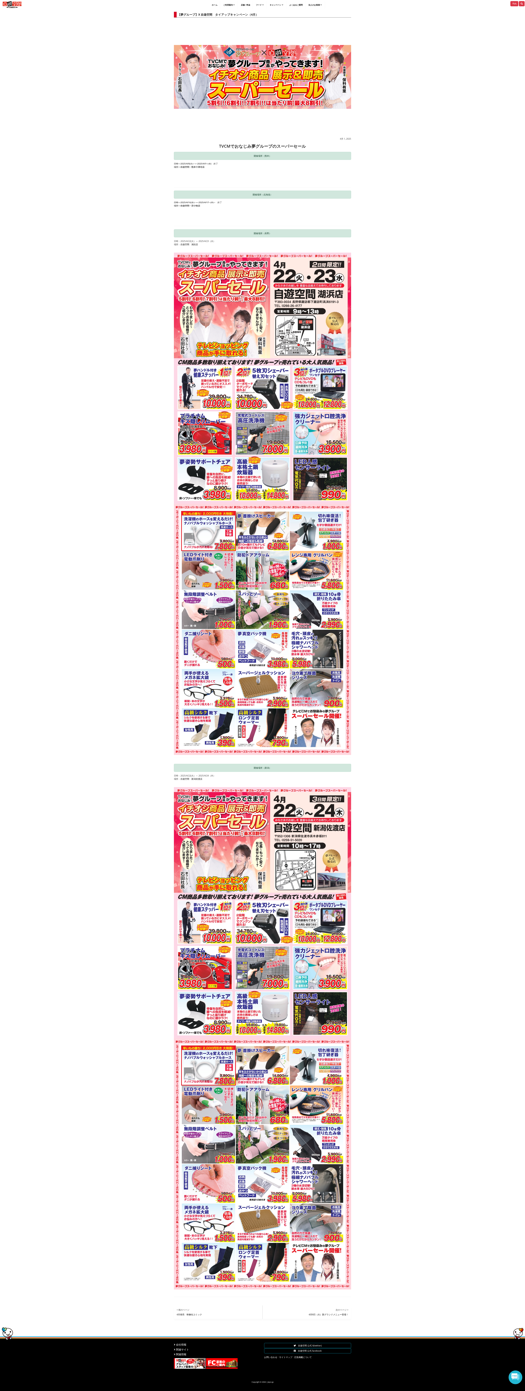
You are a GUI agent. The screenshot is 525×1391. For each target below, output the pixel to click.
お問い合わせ (270, 1357)
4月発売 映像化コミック (189, 1314)
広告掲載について (303, 1357)
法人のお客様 (314, 5)
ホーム (215, 5)
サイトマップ (285, 1357)
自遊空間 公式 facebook (309, 1350)
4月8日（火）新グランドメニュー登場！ (328, 1314)
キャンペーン (275, 5)
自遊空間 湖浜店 (189, 244)
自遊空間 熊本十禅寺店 (192, 166)
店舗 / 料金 (245, 5)
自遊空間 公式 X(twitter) (309, 1345)
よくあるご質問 (296, 5)
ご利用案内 (228, 5)
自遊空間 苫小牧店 (190, 205)
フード (259, 5)
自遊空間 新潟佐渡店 (191, 778)
